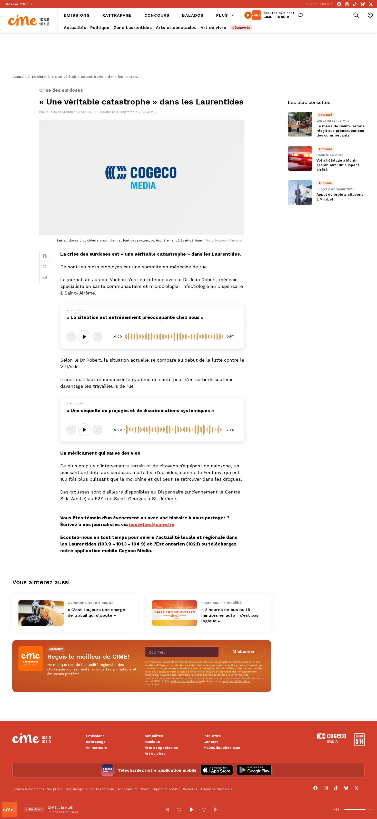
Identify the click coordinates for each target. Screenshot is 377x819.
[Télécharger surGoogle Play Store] (254, 770)
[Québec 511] (359, 744)
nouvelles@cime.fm (151, 524)
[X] (371, 4)
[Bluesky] (363, 4)
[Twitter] (44, 266)
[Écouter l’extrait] (84, 336)
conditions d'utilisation (236, 681)
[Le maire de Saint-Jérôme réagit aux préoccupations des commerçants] (300, 124)
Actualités (154, 736)
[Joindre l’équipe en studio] (300, 15)
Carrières (190, 789)
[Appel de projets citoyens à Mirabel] (300, 192)
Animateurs (96, 748)
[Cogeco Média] (331, 741)
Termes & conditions (28, 789)
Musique (152, 742)
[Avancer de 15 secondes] (97, 337)
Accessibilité (128, 789)
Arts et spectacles (161, 748)
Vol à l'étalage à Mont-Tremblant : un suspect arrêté (337, 165)
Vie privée (55, 789)
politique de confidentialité (186, 681)
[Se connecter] (370, 15)
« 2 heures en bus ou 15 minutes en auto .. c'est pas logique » (230, 615)
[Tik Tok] (354, 4)
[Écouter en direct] (248, 15)
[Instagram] (347, 4)
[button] (167, 809)
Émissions (95, 736)
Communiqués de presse (160, 789)
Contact (210, 742)
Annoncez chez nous (216, 789)
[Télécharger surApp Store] (217, 770)
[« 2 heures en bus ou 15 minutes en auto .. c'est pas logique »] (174, 613)
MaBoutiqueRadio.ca (221, 748)
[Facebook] (339, 4)
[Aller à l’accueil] (28, 20)
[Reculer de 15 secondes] (71, 337)
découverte (241, 27)
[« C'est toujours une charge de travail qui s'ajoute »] (41, 613)
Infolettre (212, 736)
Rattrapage (96, 742)
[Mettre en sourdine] (336, 809)
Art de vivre (155, 753)
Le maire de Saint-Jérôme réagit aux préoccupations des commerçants (340, 130)
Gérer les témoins (100, 789)
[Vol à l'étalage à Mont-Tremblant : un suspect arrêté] (300, 158)
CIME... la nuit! (276, 17)
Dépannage (74, 789)
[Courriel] (44, 277)
